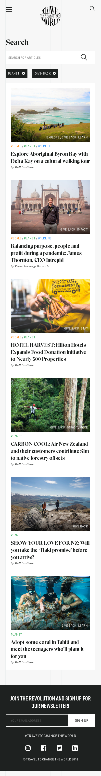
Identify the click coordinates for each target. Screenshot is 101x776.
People (16, 146)
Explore (52, 137)
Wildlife (44, 146)
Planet (30, 146)
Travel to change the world (31, 266)
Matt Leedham (24, 167)
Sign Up (81, 720)
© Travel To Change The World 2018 (50, 759)
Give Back (69, 137)
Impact (82, 229)
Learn (83, 137)
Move (84, 427)
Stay (84, 328)
